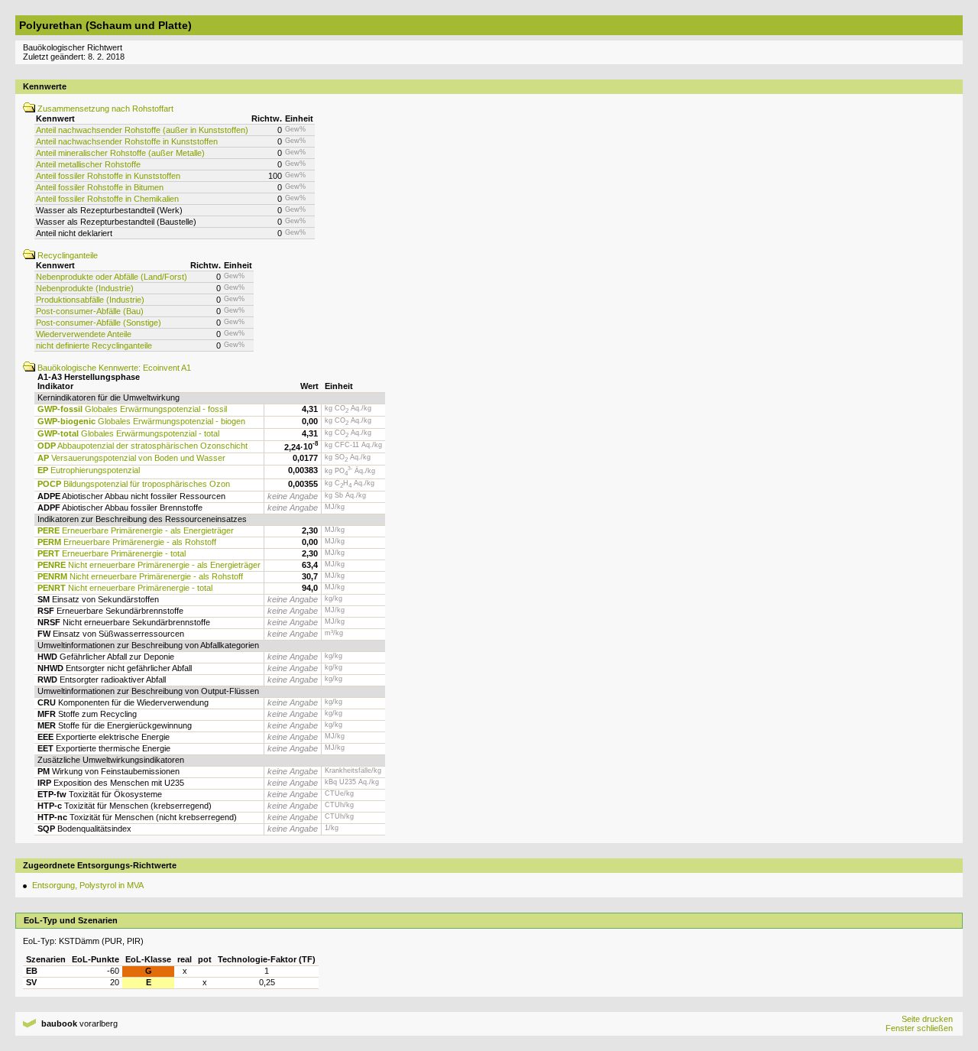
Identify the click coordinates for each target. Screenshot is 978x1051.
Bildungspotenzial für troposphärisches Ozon (133, 483)
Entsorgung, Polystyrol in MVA (88, 885)
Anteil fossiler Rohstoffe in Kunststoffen (108, 175)
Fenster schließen (919, 1028)
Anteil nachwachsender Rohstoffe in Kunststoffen (127, 141)
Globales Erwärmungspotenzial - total (128, 433)
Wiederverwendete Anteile (83, 334)
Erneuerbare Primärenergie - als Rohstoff (126, 542)
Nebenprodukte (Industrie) (85, 288)
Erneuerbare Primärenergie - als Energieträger (135, 530)
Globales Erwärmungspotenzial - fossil (132, 409)
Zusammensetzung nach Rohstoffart (104, 108)
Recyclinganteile (66, 255)
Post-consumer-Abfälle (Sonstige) (98, 322)
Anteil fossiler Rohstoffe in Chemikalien (107, 198)
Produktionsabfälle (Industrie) (90, 299)
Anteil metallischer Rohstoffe (88, 164)
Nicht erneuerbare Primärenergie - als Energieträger (149, 564)
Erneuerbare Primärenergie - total (111, 553)
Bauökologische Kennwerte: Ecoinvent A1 (113, 367)
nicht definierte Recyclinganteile (94, 345)
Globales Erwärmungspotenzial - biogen (141, 421)
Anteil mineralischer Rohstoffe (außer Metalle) (120, 152)
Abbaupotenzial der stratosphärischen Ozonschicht (142, 445)
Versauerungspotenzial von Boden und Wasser (131, 457)
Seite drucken (927, 1018)
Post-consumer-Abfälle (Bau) (90, 311)
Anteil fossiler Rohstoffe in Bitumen (100, 187)
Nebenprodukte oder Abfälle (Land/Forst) (111, 276)
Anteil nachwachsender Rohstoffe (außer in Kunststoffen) (142, 130)
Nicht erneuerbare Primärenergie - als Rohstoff (140, 576)
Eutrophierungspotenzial (88, 470)
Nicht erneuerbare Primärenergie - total (124, 587)
